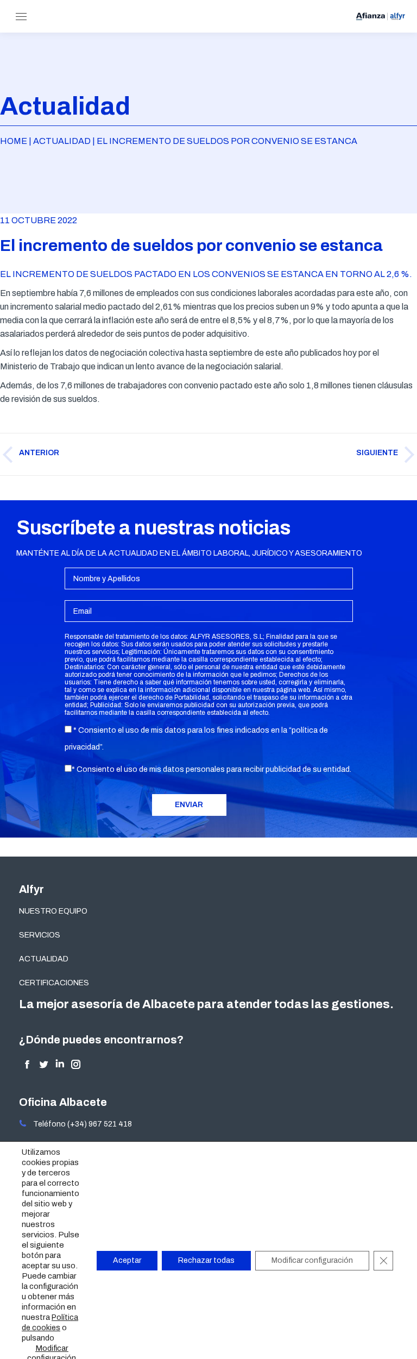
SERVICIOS (39, 935)
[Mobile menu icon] (21, 17)
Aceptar (127, 1260)
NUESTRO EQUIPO (53, 911)
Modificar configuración (312, 1260)
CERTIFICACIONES (54, 983)
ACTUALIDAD (43, 959)
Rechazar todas (206, 1260)
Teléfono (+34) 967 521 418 (79, 1124)
